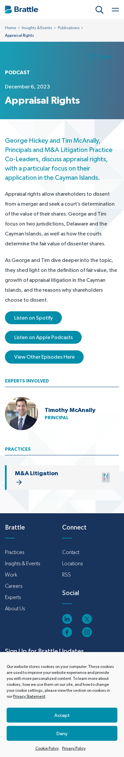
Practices (14, 552)
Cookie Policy (47, 748)
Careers (13, 586)
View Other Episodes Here (44, 357)
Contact (70, 552)
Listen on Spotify (33, 318)
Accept (62, 715)
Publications (69, 27)
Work (11, 575)
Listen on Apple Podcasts (43, 337)
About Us (15, 608)
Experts (13, 597)
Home (10, 27)
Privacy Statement (29, 696)
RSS (66, 575)
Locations (72, 563)
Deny (62, 733)
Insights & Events (37, 27)
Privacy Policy (74, 748)
